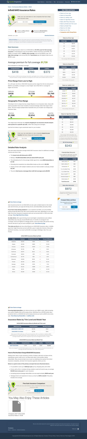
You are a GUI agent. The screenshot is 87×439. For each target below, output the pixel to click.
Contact (46, 435)
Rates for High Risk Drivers (67, 19)
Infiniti (30, 7)
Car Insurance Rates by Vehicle (19, 7)
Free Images (68, 435)
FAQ (54, 2)
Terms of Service (60, 435)
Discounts (67, 2)
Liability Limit (30, 315)
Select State (49, 2)
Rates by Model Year (65, 26)
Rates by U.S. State (65, 28)
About (9, 429)
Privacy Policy (52, 435)
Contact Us (14, 429)
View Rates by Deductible (18, 315)
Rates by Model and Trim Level (68, 23)
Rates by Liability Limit (66, 17)
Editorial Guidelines (13, 39)
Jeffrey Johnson (25, 30)
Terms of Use (40, 140)
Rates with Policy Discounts (67, 21)
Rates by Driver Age (65, 13)
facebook (78, 429)
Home (9, 7)
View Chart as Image (15, 202)
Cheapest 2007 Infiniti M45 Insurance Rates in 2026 (16, 414)
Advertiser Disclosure (49, 35)
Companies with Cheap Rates (68, 32)
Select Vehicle (40, 2)
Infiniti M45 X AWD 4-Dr (17, 329)
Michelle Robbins (43, 30)
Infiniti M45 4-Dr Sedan (17, 331)
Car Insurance (60, 2)
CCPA (73, 435)
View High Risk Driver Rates (20, 215)
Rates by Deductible (65, 15)
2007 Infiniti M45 (14, 345)
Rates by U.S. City (65, 30)
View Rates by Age (40, 223)
